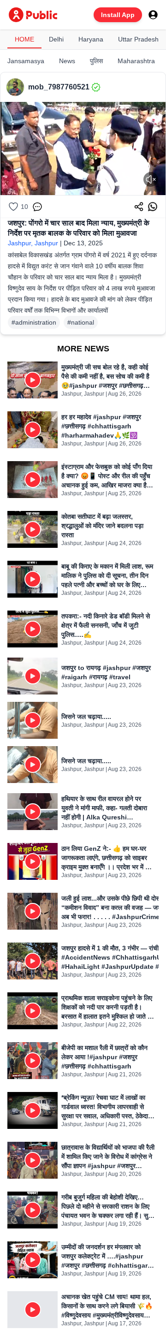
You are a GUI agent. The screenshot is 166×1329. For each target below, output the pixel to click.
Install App (118, 14)
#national (80, 322)
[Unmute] (150, 179)
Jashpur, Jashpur (33, 243)
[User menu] (153, 14)
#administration (34, 322)
